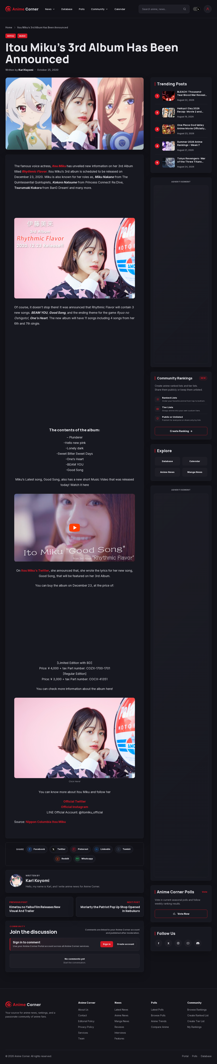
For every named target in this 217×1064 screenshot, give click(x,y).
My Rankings (194, 1026)
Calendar (119, 9)
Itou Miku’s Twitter (35, 570)
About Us (83, 1009)
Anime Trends (158, 1021)
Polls (82, 9)
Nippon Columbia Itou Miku (46, 822)
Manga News (194, 472)
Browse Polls (158, 1015)
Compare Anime (160, 1026)
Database (66, 9)
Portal (185, 1056)
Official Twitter (74, 801)
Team (81, 1038)
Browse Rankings (197, 1009)
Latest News (121, 1009)
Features (119, 1038)
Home (8, 27)
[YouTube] (188, 943)
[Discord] (198, 943)
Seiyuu (10, 36)
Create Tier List (195, 1021)
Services (83, 1032)
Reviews (119, 1026)
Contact (82, 1015)
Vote (204, 891)
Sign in (107, 944)
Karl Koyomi (25, 69)
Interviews (120, 1032)
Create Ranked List (198, 1015)
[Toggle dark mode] (196, 9)
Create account (125, 944)
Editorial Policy (86, 1021)
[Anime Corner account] (208, 9)
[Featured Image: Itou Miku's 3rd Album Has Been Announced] (75, 114)
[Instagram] (178, 943)
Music (22, 36)
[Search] (184, 9)
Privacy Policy (86, 1026)
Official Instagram (74, 807)
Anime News (167, 472)
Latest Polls (157, 1009)
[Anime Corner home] (22, 9)
